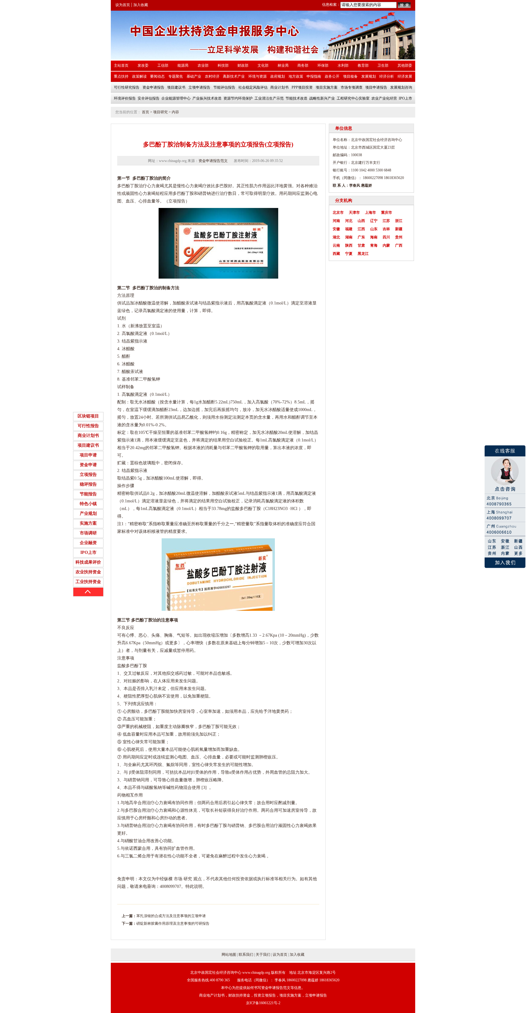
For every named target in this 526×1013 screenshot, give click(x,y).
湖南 (348, 237)
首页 (145, 112)
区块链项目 (88, 416)
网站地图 (229, 954)
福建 (348, 229)
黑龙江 (363, 253)
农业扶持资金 (88, 572)
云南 (336, 245)
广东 (361, 237)
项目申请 (88, 455)
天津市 (354, 212)
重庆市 (386, 212)
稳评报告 (88, 484)
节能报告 (88, 494)
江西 (361, 229)
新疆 (398, 229)
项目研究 (160, 112)
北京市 (338, 212)
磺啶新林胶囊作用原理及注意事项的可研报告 (172, 923)
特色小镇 (88, 503)
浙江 (398, 221)
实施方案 (88, 523)
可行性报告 (88, 426)
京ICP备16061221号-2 (263, 1003)
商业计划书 (88, 435)
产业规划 (88, 513)
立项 (172, 201)
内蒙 (386, 245)
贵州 (398, 237)
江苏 (386, 221)
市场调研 (88, 533)
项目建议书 (88, 445)
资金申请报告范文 (213, 161)
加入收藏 (140, 5)
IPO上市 (88, 552)
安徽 (336, 229)
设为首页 (122, 5)
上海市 (370, 212)
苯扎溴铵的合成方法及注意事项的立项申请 (171, 916)
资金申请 (88, 465)
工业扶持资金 (88, 581)
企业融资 (88, 542)
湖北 (336, 237)
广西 (398, 245)
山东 (373, 229)
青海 (373, 245)
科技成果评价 (88, 562)
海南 (373, 237)
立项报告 (88, 474)
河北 (348, 221)
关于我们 (263, 954)
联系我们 (246, 954)
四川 (386, 237)
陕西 (348, 245)
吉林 (386, 229)
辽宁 (373, 221)
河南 (336, 221)
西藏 (336, 253)
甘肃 (361, 245)
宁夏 (348, 253)
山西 (361, 221)
